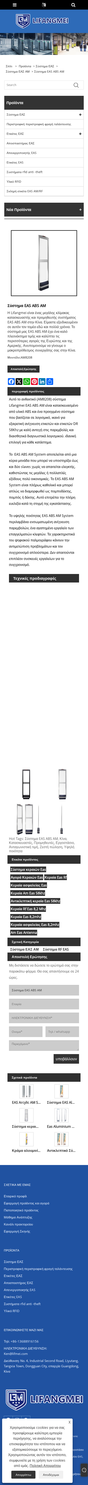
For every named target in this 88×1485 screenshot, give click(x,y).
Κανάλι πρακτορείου (18, 1224)
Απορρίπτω (23, 1475)
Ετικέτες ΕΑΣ (15, 134)
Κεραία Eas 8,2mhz (26, 916)
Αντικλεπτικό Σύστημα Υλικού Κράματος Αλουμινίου (62, 1150)
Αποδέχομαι (51, 1475)
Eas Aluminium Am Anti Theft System (62, 1126)
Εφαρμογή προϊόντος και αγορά (26, 1203)
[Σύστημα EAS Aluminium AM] (61, 1090)
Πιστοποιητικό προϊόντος (21, 1210)
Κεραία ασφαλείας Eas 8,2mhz (35, 924)
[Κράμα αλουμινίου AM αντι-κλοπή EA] (26, 1139)
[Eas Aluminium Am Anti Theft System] (61, 1114)
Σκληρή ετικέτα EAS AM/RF (25, 191)
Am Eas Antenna (24, 932)
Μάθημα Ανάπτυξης (18, 1217)
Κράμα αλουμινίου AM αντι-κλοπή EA (27, 1150)
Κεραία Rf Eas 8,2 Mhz (28, 909)
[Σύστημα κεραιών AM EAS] (26, 1114)
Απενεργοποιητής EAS (22, 153)
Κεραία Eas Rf (56, 877)
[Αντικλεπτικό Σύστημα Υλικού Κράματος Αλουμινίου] (61, 1139)
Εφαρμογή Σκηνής (17, 1231)
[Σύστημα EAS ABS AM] (44, 263)
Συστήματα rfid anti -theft (25, 172)
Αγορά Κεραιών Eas (27, 877)
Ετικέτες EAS (15, 162)
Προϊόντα (25, 66)
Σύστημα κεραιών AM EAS (27, 1126)
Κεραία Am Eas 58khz (28, 893)
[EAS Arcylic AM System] (26, 1090)
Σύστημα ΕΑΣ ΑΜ (18, 71)
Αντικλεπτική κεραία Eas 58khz (35, 901)
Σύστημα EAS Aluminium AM (62, 1102)
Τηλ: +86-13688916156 (21, 1341)
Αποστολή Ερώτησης (23, 369)
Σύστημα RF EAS (56, 949)
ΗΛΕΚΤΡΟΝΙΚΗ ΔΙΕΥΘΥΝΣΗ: (25, 1348)
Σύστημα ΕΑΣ (45, 66)
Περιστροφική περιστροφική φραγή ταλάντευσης (39, 124)
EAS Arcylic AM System (27, 1102)
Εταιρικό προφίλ (15, 1196)
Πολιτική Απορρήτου (45, 1465)
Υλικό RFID (14, 181)
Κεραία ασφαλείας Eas (29, 885)
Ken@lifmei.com (16, 1354)
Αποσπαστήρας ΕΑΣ (21, 143)
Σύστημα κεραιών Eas (28, 869)
